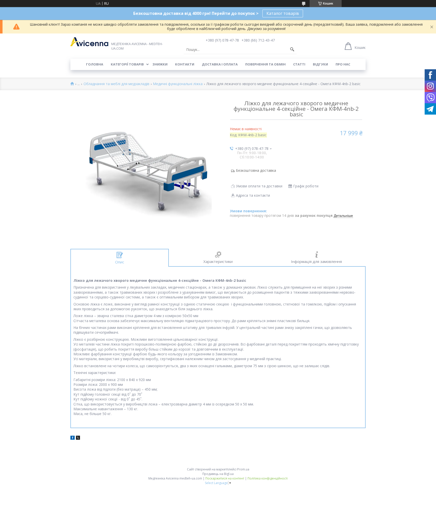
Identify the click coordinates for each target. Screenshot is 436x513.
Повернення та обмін (265, 64)
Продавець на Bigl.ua (218, 474)
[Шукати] (292, 49)
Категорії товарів (127, 64)
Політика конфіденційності (268, 478)
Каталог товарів (282, 13)
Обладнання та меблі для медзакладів (116, 84)
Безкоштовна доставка (256, 170)
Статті (299, 64)
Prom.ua (243, 469)
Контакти (184, 64)
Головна (94, 64)
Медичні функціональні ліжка (178, 84)
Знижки (160, 64)
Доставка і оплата (220, 64)
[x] (78, 438)
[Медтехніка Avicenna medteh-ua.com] (89, 41)
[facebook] (72, 438)
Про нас (343, 64)
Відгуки (320, 64)
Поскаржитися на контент (224, 478)
